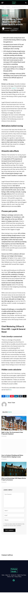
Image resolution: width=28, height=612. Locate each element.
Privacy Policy (17, 576)
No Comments (6, 30)
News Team (9, 28)
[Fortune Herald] (14, 2)
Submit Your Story (21, 575)
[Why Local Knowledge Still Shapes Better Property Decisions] (14, 469)
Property (5, 15)
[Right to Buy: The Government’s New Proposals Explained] (14, 423)
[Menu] (2, 2)
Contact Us (14, 575)
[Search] (26, 2)
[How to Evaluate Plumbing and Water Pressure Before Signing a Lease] (14, 446)
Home (3, 575)
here (10, 389)
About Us (7, 575)
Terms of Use (10, 576)
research (13, 88)
